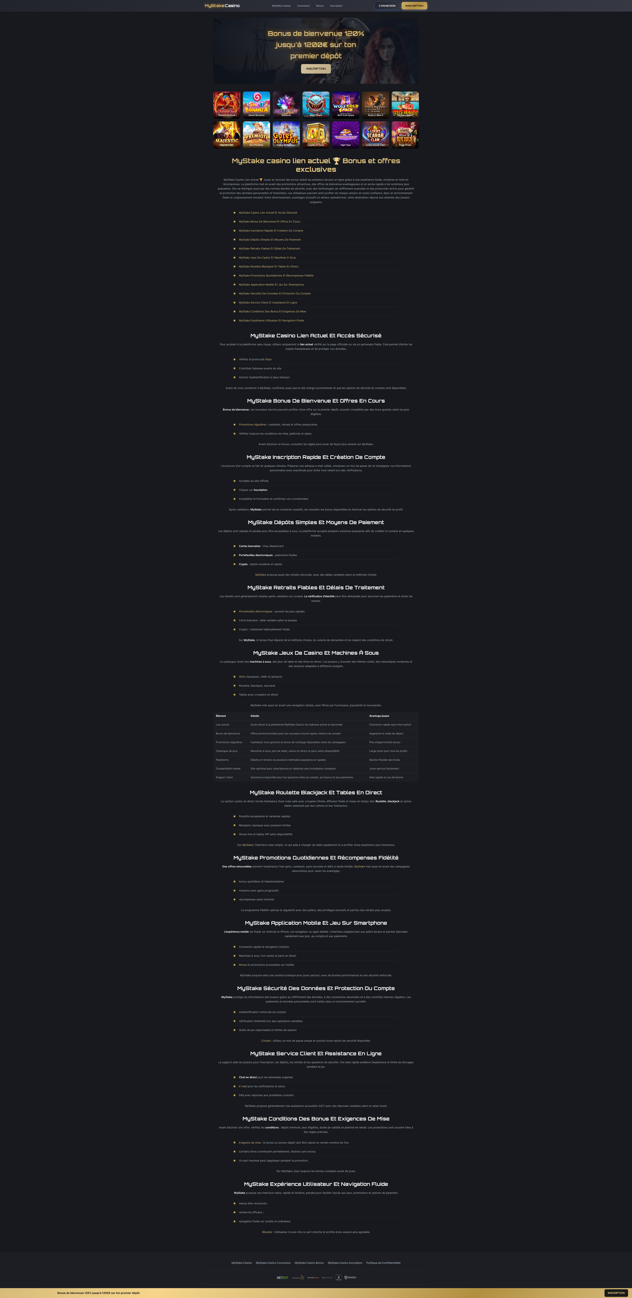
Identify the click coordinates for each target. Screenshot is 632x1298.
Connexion (303, 5)
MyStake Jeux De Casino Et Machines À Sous (267, 257)
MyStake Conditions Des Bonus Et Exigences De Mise (272, 311)
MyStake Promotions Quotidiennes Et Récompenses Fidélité (276, 275)
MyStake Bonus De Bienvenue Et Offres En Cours (269, 221)
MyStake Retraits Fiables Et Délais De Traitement (269, 248)
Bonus (320, 5)
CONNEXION (387, 5)
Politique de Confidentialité (383, 1262)
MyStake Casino (281, 5)
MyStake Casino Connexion (273, 1262)
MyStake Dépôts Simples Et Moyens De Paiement (270, 239)
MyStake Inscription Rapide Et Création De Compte (271, 230)
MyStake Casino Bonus (309, 1262)
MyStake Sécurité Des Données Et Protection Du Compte (275, 293)
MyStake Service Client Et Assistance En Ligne (268, 302)
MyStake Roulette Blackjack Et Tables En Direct (268, 266)
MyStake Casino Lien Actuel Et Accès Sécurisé (268, 212)
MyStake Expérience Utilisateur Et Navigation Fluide (271, 320)
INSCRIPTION (414, 5)
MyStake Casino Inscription (345, 1262)
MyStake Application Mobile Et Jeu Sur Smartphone (271, 284)
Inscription (336, 5)
